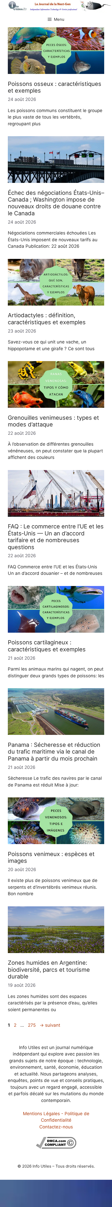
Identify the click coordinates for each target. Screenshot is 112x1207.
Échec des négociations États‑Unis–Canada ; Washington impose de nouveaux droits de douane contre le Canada (56, 203)
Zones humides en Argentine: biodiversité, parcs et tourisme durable (49, 969)
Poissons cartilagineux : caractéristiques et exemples (47, 645)
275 (32, 1025)
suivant (50, 1025)
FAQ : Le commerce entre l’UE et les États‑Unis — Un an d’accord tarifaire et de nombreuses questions (56, 536)
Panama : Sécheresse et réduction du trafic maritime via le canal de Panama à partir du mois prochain (54, 751)
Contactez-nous (56, 1126)
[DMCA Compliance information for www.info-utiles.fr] (56, 1147)
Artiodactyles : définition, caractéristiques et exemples (47, 318)
